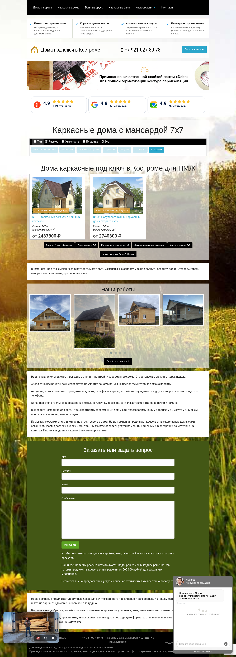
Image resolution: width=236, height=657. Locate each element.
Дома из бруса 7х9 (87, 245)
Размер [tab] (53, 141)
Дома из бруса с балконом (59, 245)
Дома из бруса (42, 7)
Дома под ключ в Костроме (70, 50)
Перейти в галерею (118, 361)
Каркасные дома (68, 7)
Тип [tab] (39, 141)
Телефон (66, 470)
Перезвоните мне (194, 49)
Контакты (167, 7)
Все (106, 141)
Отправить (70, 544)
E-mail (65, 484)
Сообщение (68, 498)
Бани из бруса (94, 7)
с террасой (156, 149)
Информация (143, 7)
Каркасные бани (119, 7)
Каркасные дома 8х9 (180, 245)
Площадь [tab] (91, 141)
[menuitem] (42, 7)
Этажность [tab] (71, 141)
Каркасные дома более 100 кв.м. (118, 254)
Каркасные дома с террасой (115, 245)
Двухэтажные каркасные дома (149, 245)
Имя (64, 456)
